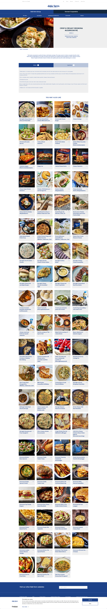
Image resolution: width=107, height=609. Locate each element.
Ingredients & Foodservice (53, 15)
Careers (82, 15)
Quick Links (83, 1)
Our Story (25, 15)
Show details (24, 606)
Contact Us (77, 1)
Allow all (90, 599)
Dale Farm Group (36, 11)
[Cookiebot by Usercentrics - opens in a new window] (15, 607)
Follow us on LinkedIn (26, 1)
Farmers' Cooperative (71, 11)
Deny (90, 603)
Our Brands (39, 15)
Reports (71, 1)
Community (67, 15)
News (67, 1)
